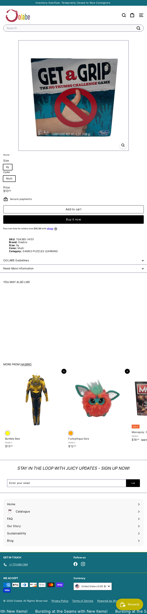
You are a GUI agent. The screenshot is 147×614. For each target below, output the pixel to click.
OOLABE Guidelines (16, 260)
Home (6, 155)
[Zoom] (123, 145)
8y (7, 166)
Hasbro (26, 364)
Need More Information (18, 268)
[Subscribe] (133, 483)
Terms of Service (82, 600)
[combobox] (73, 28)
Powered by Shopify (109, 600)
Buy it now (73, 219)
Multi (9, 178)
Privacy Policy (60, 600)
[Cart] (132, 15)
